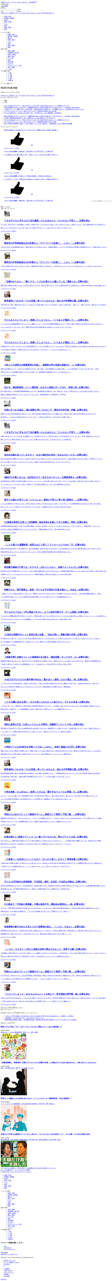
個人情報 (7, 1276)
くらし (6, 23)
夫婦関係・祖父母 (13, 52)
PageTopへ (4, 1279)
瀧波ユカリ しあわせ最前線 (10, 1032)
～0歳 (9, 73)
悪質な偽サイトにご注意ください (9, 1254)
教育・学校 (11, 40)
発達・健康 (11, 51)
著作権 (6, 1274)
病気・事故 (11, 45)
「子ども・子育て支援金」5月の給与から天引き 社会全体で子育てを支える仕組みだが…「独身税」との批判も (39, 1016)
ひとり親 (10, 58)
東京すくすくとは (9, 1260)
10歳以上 (10, 80)
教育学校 (7, 22)
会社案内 (7, 1268)
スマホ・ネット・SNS (15, 65)
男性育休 (3, 1139)
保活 (9, 60)
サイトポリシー (9, 1272)
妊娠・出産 (11, 34)
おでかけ (10, 63)
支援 (5, 25)
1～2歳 (10, 74)
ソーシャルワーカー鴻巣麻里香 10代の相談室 (15, 1104)
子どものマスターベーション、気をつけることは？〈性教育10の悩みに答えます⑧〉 (30, 111)
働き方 (6, 20)
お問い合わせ (8, 1270)
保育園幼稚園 (9, 18)
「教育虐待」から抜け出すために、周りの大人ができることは (23, 1018)
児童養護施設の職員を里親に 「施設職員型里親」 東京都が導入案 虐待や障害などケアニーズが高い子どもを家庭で (40, 1019)
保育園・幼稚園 (13, 36)
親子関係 (10, 62)
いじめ (10, 69)
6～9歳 (10, 78)
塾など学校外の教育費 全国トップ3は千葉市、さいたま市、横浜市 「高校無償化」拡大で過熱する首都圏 (38, 123)
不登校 (32, 1104)
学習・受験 (11, 67)
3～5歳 (10, 76)
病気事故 (7, 27)
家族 (5, 29)
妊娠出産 (7, 16)
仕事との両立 (12, 54)
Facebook (7, 1264)
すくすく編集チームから (26, 1068)
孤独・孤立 (11, 56)
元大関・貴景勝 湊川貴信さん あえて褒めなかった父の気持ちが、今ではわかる (29, 118)
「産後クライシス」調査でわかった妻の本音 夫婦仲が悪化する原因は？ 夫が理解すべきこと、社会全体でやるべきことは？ (44, 109)
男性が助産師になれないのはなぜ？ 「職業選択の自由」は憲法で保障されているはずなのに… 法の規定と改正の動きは (42, 107)
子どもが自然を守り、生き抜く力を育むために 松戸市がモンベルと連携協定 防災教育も (33, 113)
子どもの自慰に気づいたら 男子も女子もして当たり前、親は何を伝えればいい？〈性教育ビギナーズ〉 (37, 105)
